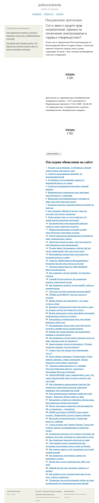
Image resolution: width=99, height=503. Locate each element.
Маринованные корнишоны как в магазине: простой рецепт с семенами (67, 194)
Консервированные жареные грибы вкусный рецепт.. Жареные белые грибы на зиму (69, 395)
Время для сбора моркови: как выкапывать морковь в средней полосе (68, 333)
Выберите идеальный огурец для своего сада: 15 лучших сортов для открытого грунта (69, 308)
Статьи (59, 13)
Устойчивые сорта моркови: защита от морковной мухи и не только (65, 182)
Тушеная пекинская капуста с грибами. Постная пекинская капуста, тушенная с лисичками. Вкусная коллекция (66, 368)
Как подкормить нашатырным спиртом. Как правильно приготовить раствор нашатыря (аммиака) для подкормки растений (68, 387)
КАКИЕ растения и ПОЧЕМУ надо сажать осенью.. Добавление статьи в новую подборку (68, 414)
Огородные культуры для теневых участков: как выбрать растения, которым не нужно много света (70, 435)
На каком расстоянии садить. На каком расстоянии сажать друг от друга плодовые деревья (22, 46)
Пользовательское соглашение (52, 491)
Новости (48, 13)
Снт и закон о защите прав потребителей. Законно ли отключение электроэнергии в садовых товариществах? (66, 31)
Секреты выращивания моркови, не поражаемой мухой (64, 175)
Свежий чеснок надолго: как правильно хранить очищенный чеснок (66, 281)
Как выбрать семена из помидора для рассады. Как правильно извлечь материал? (70, 401)
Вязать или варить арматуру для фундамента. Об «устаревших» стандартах (69, 407)
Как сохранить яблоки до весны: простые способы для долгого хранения (66, 212)
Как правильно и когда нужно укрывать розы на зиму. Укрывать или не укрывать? (70, 339)
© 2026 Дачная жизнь (13, 491)
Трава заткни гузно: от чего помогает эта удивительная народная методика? (66, 219)
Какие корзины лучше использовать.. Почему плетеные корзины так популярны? (69, 346)
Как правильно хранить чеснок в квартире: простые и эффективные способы (23, 36)
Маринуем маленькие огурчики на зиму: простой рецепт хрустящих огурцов (66, 231)
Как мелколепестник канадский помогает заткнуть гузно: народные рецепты (67, 225)
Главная (37, 13)
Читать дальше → (53, 153)
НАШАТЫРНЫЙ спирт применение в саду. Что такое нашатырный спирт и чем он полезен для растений (70, 378)
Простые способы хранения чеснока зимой (69, 291)
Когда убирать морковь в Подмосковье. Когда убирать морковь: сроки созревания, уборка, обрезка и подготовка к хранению (69, 359)
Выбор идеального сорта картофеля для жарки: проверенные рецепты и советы (70, 315)
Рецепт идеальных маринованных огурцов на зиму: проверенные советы (69, 237)
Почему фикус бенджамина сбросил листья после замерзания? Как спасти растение (68, 250)
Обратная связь (69, 491)
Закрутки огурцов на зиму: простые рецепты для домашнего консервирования (68, 243)
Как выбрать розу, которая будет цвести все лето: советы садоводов (68, 476)
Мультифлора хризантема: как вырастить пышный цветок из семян (67, 256)
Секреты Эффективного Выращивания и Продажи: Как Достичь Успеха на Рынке (67, 262)
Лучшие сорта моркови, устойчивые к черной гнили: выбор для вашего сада (68, 169)
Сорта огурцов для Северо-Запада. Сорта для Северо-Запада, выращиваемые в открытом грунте (70, 427)
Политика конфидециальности (45, 494)
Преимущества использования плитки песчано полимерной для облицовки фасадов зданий (70, 482)
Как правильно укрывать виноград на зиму (69, 440)
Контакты (38, 491)
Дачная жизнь (49, 5)
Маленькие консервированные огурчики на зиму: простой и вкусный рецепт (67, 200)
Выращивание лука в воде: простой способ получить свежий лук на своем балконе (68, 327)
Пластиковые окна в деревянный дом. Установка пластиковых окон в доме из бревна (68, 445)
